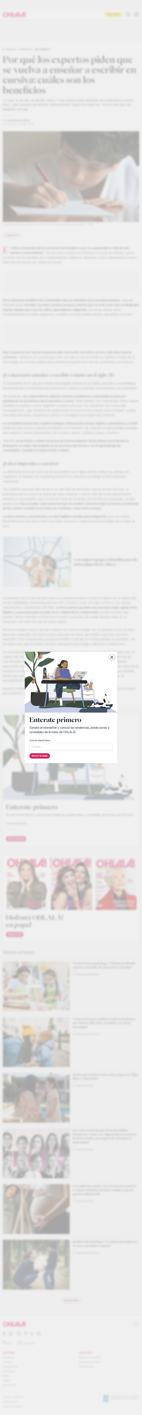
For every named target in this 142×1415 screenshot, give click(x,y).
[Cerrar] (112, 657)
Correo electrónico (39, 740)
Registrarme (40, 756)
